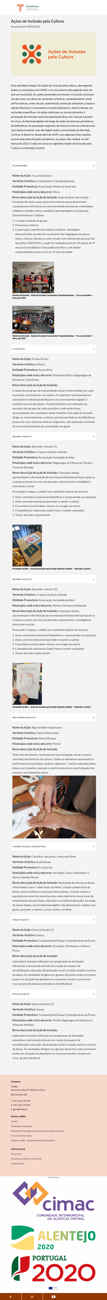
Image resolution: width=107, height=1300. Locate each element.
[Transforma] (28, 7)
